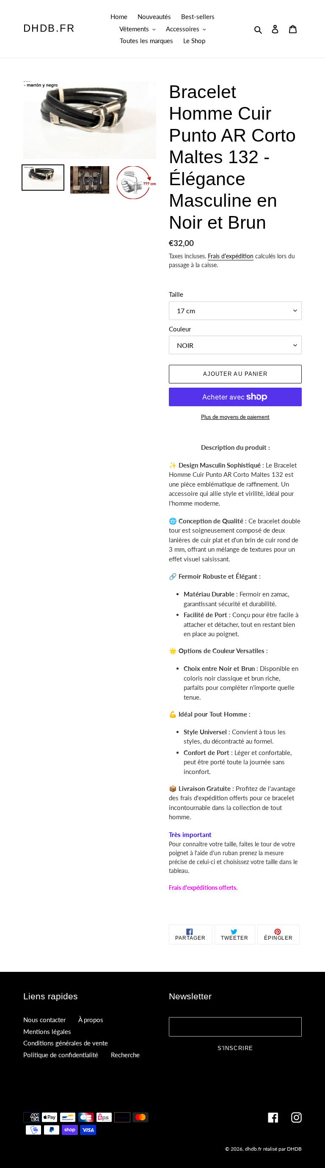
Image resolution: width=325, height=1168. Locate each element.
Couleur (180, 329)
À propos (90, 1019)
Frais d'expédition (230, 256)
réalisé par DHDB (282, 1149)
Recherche (125, 1055)
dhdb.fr (49, 28)
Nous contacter (44, 1019)
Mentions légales (47, 1031)
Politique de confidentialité (60, 1055)
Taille (176, 294)
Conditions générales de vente (65, 1043)
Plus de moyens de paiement (235, 416)
